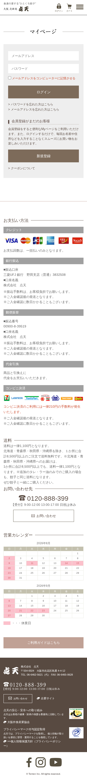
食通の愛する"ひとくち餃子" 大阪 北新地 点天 (19, 6)
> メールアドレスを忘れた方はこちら (33, 109)
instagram (40, 762)
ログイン (59, 11)
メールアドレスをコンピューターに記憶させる (43, 78)
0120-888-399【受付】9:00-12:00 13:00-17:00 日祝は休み (31, 686)
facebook (29, 762)
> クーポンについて (21, 168)
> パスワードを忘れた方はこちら (30, 104)
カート (69, 11)
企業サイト (48, 698)
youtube (56, 762)
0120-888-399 (47, 498)
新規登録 (44, 156)
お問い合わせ (46, 516)
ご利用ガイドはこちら (43, 642)
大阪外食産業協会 (18, 722)
